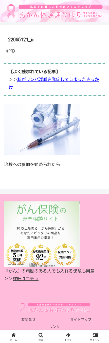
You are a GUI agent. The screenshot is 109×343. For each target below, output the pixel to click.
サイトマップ (81, 319)
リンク (54, 327)
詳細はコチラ (26, 278)
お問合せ (28, 319)
